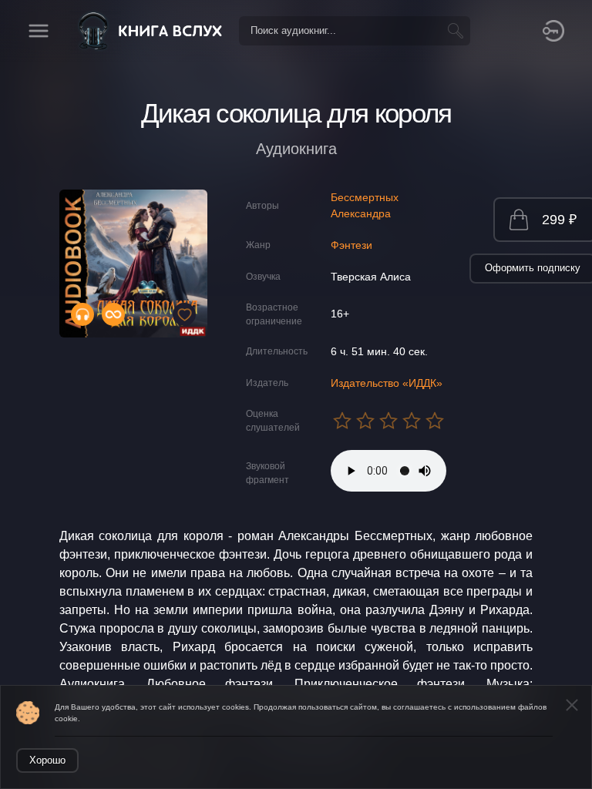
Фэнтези (351, 245)
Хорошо (47, 760)
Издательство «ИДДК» (386, 383)
